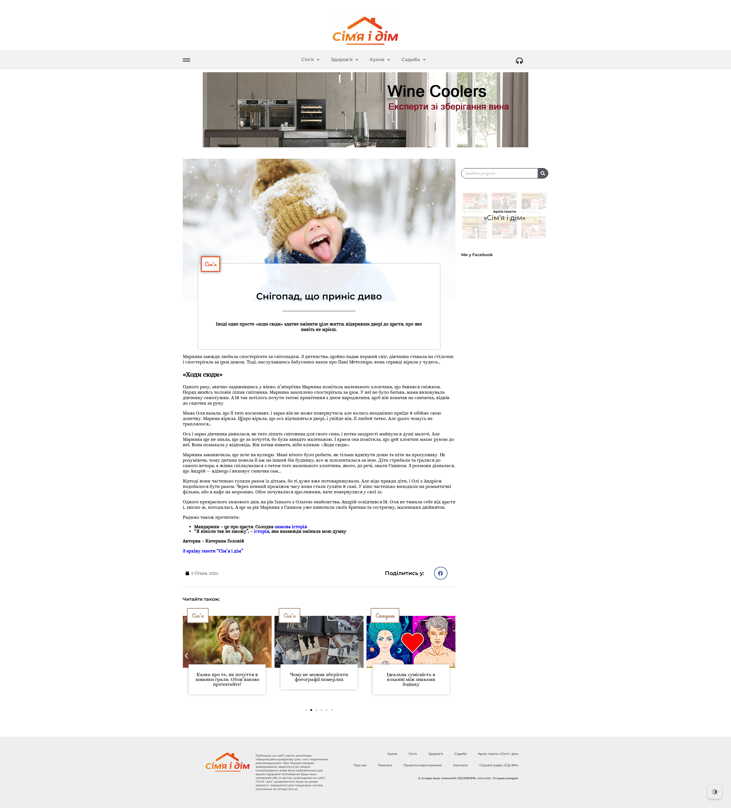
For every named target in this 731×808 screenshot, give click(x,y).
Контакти (460, 765)
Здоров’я (342, 59)
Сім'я (210, 264)
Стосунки (384, 616)
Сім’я (307, 59)
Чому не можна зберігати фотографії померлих (319, 677)
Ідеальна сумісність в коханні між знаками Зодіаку (411, 679)
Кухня (377, 59)
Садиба (410, 59)
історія (261, 531)
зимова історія (291, 526)
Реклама (385, 765)
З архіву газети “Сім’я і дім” (213, 551)
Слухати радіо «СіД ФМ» (499, 765)
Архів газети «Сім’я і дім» (498, 754)
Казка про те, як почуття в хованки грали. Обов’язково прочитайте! (227, 679)
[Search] (543, 173)
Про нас (360, 765)
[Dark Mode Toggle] (714, 791)
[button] (440, 573)
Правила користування (422, 765)
